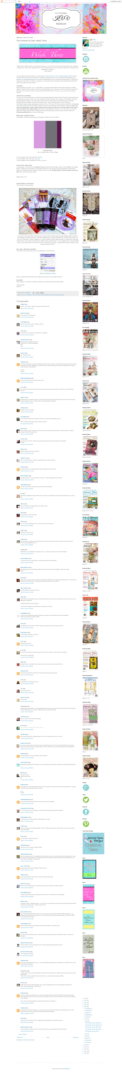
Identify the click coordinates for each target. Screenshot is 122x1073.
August (87, 1017)
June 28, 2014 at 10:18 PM (27, 1003)
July (86, 1019)
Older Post (75, 1037)
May (86, 1034)
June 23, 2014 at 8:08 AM (27, 434)
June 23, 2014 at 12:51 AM (27, 348)
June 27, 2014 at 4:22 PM (27, 849)
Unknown (23, 362)
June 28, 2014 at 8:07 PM (27, 978)
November (88, 1010)
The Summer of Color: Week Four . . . (94, 1023)
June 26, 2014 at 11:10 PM (27, 803)
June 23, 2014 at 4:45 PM (27, 534)
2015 (85, 1004)
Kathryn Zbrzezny (25, 1027)
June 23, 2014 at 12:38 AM (27, 335)
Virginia (22, 304)
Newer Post (20, 1037)
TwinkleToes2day (25, 854)
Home (47, 1037)
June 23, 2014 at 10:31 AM (27, 453)
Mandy (22, 772)
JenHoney (23, 716)
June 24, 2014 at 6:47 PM (27, 675)
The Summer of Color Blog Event (42, 294)
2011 (85, 1049)
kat (21, 493)
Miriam (22, 449)
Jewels (22, 932)
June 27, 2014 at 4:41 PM (27, 861)
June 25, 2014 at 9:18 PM (27, 729)
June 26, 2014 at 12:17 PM (27, 748)
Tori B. (22, 836)
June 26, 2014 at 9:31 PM (27, 794)
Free (22, 294)
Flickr (35, 79)
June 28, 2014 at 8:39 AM (27, 887)
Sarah (22, 1018)
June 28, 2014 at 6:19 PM (27, 955)
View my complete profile (88, 50)
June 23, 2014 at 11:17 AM (27, 471)
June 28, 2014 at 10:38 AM (27, 896)
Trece (22, 641)
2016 (85, 1002)
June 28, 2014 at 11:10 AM (27, 918)
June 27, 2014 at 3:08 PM (27, 840)
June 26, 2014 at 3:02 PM (27, 768)
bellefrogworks (24, 817)
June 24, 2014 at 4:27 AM (27, 618)
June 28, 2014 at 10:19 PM (27, 1013)
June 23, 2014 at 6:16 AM (27, 412)
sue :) (22, 387)
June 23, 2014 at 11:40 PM (27, 592)
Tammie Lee (24, 458)
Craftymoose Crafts (26, 808)
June (86, 1021)
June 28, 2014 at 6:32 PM (27, 966)
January (87, 1042)
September (88, 1015)
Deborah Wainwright (26, 378)
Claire (22, 331)
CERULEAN (24, 845)
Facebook (26, 79)
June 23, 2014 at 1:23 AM (27, 357)
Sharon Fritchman (25, 942)
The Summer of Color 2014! (92, 1031)
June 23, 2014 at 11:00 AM (27, 462)
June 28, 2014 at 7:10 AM (27, 870)
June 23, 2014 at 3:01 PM (27, 516)
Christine (23, 407)
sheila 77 (23, 397)
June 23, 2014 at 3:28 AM (27, 392)
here (41, 157)
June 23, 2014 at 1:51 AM (27, 373)
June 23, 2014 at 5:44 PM (27, 562)
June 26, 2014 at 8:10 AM (27, 738)
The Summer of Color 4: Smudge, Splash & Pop (58, 76)
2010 (85, 1051)
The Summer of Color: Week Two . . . (94, 1027)
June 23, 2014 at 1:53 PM (27, 488)
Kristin (22, 725)
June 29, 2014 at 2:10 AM (27, 1022)
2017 (85, 1000)
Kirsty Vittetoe (24, 588)
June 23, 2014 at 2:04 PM (27, 499)
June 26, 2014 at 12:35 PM (27, 757)
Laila (22, 679)
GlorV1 (22, 428)
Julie (22, 623)
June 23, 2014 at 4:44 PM (27, 525)
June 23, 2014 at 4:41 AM (27, 403)
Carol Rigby (24, 322)
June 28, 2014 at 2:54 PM (27, 927)
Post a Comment (23, 1034)
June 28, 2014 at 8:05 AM (27, 879)
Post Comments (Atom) (28, 1040)
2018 (85, 998)
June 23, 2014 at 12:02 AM (27, 308)
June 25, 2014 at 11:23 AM (27, 692)
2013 (85, 1044)
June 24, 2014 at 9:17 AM (27, 636)
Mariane (23, 901)
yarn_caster (24, 866)
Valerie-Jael (24, 313)
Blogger (67, 1068)
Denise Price (24, 883)
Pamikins (23, 1008)
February (87, 1040)
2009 (85, 1053)
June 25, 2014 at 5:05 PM (27, 720)
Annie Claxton (24, 762)
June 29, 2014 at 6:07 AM (27, 1031)
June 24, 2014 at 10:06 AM (27, 645)
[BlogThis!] (38, 293)
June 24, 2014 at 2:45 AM (27, 608)
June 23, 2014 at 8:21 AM (27, 444)
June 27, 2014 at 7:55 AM (27, 831)
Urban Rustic (24, 632)
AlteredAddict (24, 484)
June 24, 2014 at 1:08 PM (27, 666)
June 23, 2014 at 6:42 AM (27, 423)
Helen (22, 512)
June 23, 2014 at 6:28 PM (27, 573)
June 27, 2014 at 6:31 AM (27, 821)
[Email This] (36, 293)
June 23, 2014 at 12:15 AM (27, 317)
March (87, 1038)
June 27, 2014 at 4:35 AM (27, 812)
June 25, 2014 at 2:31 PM (27, 711)
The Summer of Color (30, 294)
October (87, 1012)
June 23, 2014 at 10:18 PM (27, 583)
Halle (22, 662)
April (86, 1036)
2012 (85, 1047)
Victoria (22, 439)
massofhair (23, 416)
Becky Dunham (24, 475)
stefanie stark (24, 743)
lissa (22, 650)
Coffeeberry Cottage (50, 273)
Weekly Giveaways (60, 294)
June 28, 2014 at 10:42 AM (27, 907)
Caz (22, 688)
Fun (24, 294)
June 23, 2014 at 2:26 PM (27, 508)
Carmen (23, 353)
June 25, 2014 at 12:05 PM (27, 701)
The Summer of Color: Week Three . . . (94, 1025)
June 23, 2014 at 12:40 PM (27, 480)
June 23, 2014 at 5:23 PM (27, 553)
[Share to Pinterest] (43, 293)
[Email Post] (33, 292)
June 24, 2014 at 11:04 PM (27, 683)
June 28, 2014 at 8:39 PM (27, 988)
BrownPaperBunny (25, 799)
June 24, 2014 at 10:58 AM (27, 657)
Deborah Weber (24, 558)
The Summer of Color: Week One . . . (94, 1029)
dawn (22, 597)
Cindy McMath (24, 892)
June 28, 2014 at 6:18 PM (27, 947)
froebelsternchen (25, 339)
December (88, 1008)
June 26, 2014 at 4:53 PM (27, 779)
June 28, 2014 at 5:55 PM (27, 938)
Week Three (52, 294)
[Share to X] (40, 293)
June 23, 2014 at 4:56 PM (27, 544)
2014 (85, 1006)
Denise (22, 521)
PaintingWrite (24, 613)
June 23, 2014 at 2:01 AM (27, 382)
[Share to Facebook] (41, 293)
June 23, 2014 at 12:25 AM (27, 326)
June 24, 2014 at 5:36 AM (27, 627)
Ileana (22, 577)
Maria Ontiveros (25, 567)
